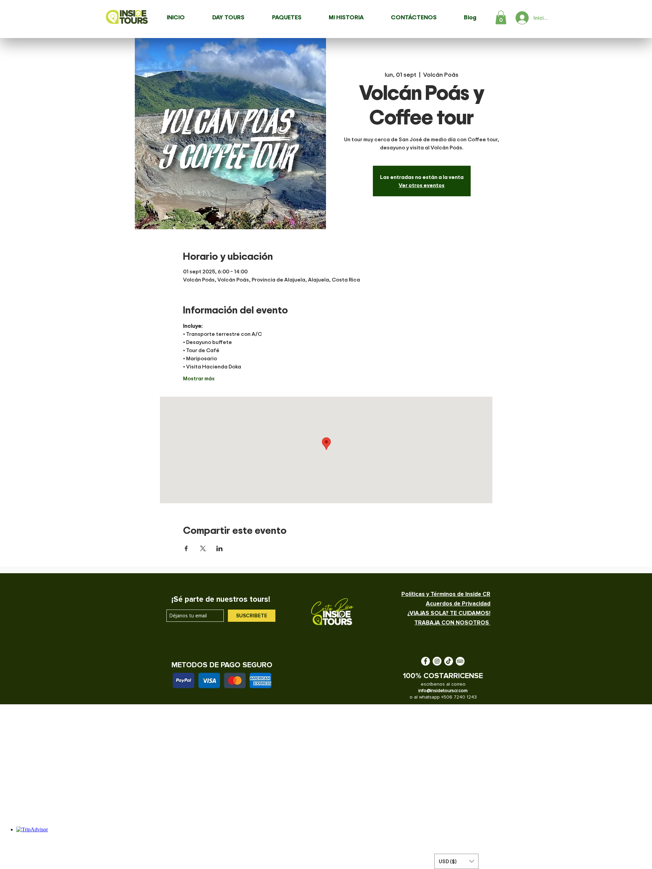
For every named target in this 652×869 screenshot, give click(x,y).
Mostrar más (199, 378)
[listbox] (456, 861)
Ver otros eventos (422, 185)
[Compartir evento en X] (203, 548)
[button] (501, 17)
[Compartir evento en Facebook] (186, 548)
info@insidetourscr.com (443, 690)
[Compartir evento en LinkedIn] (219, 548)
